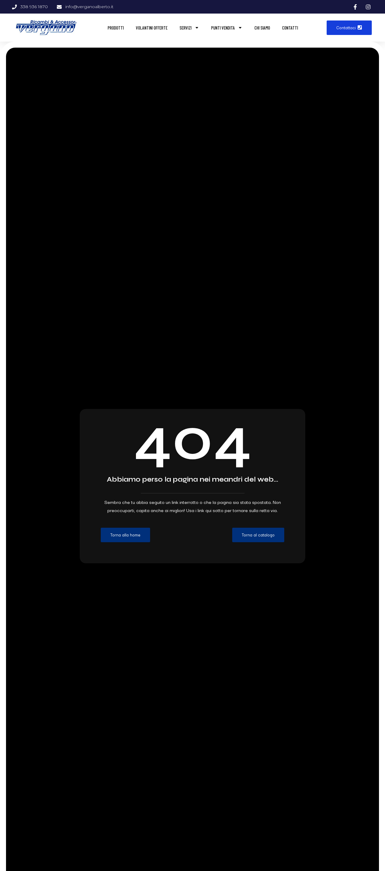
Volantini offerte (152, 27)
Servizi (186, 27)
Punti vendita (223, 27)
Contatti (290, 27)
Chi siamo (262, 27)
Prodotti (116, 27)
